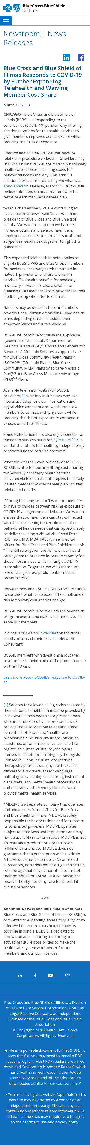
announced (13, 186)
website (49, 633)
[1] (22, 395)
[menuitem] (6, 20)
